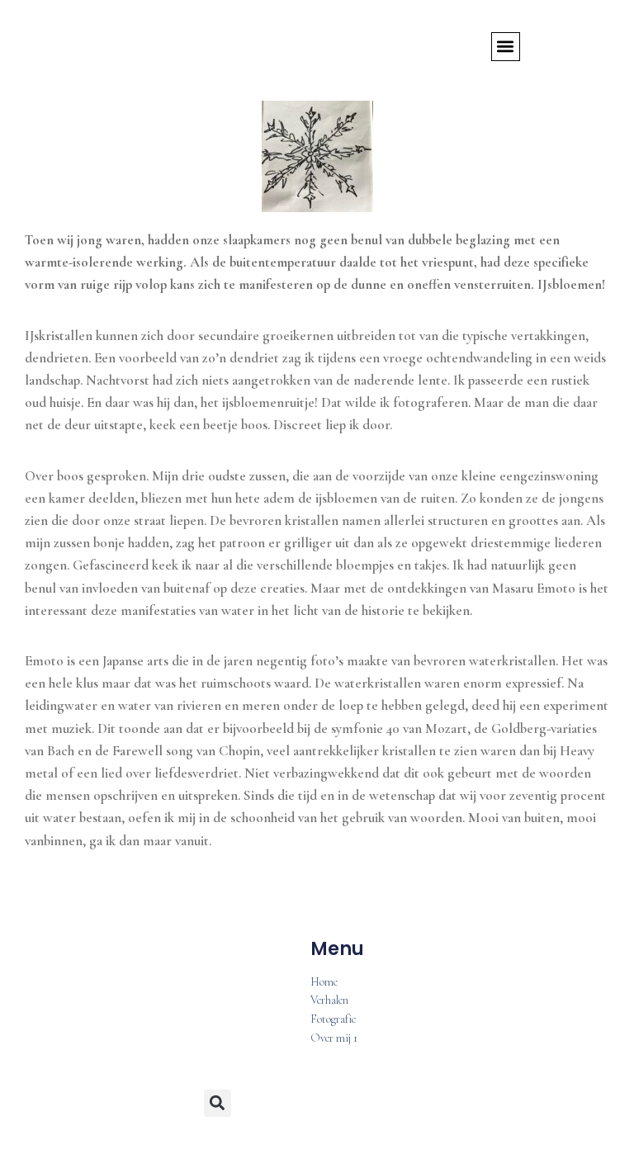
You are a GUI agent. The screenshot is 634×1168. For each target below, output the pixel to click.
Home (324, 982)
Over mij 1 (333, 1038)
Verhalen (329, 1000)
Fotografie (333, 1019)
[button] (505, 46)
